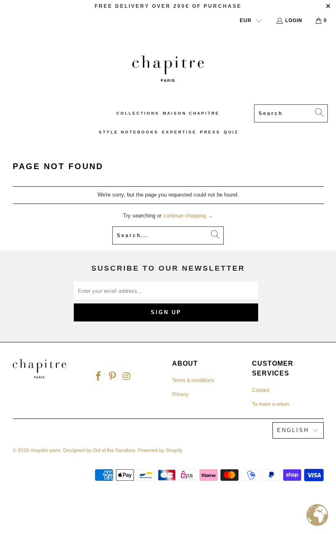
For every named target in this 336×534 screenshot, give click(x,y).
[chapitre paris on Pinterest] (113, 375)
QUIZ (231, 132)
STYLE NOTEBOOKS (129, 132)
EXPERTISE (179, 132)
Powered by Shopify (160, 450)
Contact (260, 390)
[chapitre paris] (168, 68)
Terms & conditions (193, 380)
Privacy (180, 394)
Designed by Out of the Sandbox (99, 450)
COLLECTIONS (137, 113)
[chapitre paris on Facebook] (98, 375)
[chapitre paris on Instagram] (127, 375)
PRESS (210, 132)
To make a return (270, 404)
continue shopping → (188, 216)
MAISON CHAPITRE (191, 113)
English (293, 430)
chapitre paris (45, 450)
